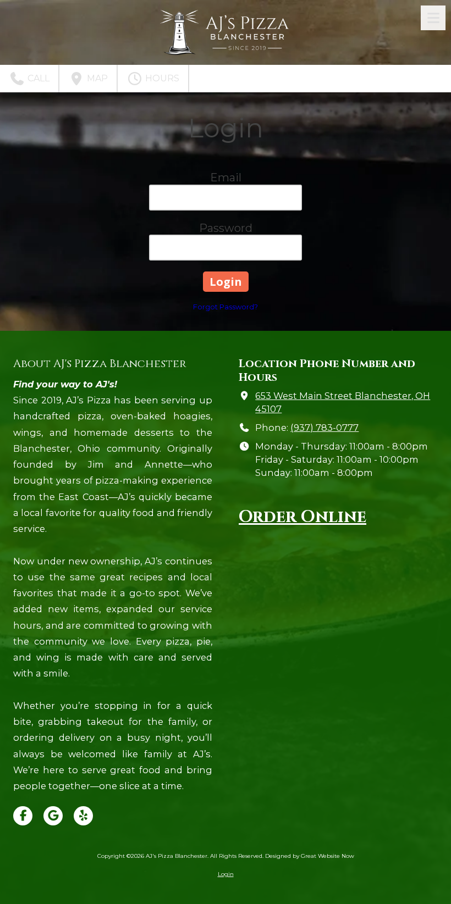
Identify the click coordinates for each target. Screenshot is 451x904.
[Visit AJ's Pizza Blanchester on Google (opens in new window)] (53, 815)
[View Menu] (433, 17)
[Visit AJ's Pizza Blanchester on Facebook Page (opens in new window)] (22, 815)
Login (226, 874)
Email (225, 177)
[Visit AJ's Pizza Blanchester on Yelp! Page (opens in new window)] (83, 815)
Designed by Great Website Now (309, 855)
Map (96, 78)
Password (225, 228)
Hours (161, 78)
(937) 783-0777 (324, 427)
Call (37, 78)
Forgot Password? (225, 306)
